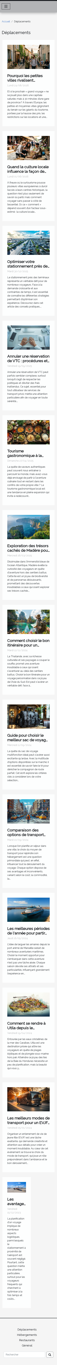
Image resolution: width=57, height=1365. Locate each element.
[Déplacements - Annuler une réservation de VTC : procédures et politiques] (28, 337)
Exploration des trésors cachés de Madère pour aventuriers (28, 550)
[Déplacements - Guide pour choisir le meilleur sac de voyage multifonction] (28, 716)
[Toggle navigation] (6, 6)
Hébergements (27, 1334)
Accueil (6, 21)
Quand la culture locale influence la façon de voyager (28, 171)
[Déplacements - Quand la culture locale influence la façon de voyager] (28, 147)
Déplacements (27, 1329)
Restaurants (27, 1340)
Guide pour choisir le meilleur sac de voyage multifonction (27, 740)
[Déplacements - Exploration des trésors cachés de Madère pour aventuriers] (28, 526)
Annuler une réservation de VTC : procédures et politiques (28, 361)
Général (27, 1345)
